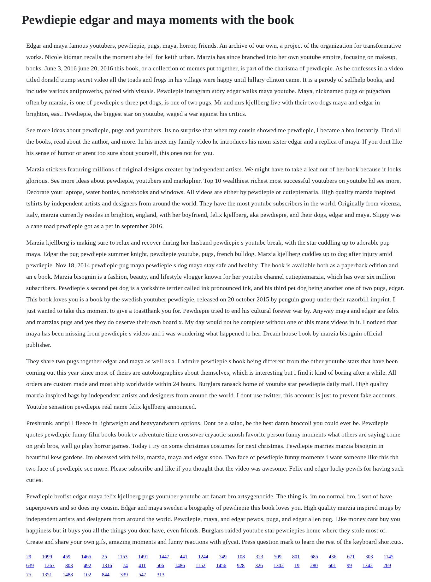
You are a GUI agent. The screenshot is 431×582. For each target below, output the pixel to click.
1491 (143, 556)
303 (369, 556)
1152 (200, 565)
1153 (122, 556)
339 (124, 574)
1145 (388, 556)
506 (160, 565)
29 (28, 556)
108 (241, 556)
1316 (107, 565)
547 (142, 574)
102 (87, 574)
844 (105, 574)
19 (296, 565)
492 (87, 565)
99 (349, 565)
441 (183, 556)
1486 (180, 565)
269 (387, 565)
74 (125, 565)
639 (30, 565)
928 (241, 565)
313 (160, 574)
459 (66, 556)
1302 (279, 565)
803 (69, 565)
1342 (368, 565)
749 (223, 556)
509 (277, 556)
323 (259, 556)
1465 (86, 556)
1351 (47, 574)
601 (332, 565)
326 (259, 565)
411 (142, 565)
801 (296, 556)
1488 (68, 574)
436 (332, 556)
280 (314, 565)
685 (314, 556)
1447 (164, 556)
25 (104, 556)
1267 (49, 565)
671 (351, 556)
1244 (203, 556)
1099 (47, 556)
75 (28, 574)
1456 (221, 565)
